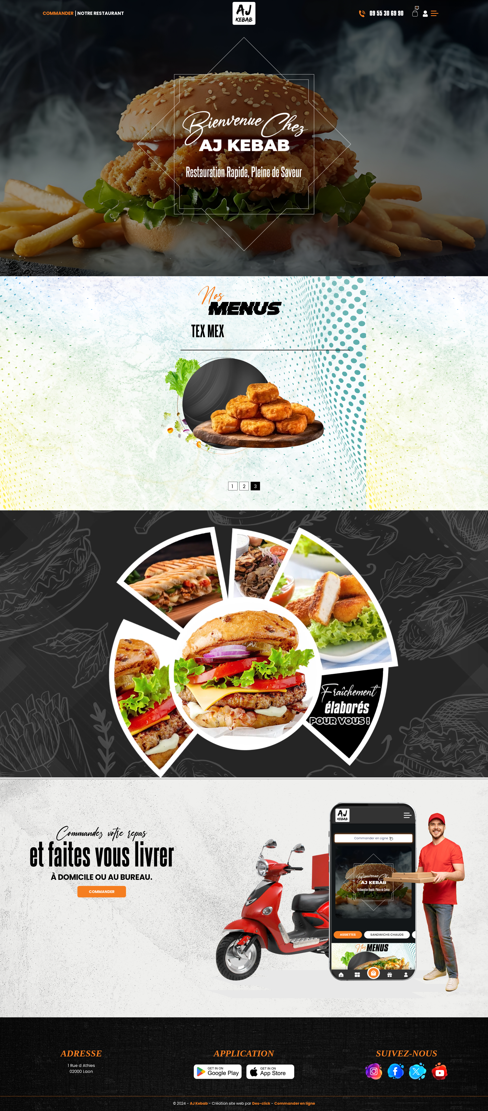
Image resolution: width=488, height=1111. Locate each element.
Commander (58, 13)
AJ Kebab (199, 1103)
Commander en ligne (294, 1103)
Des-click (261, 1103)
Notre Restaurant (100, 13)
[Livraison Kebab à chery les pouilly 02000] (244, 13)
